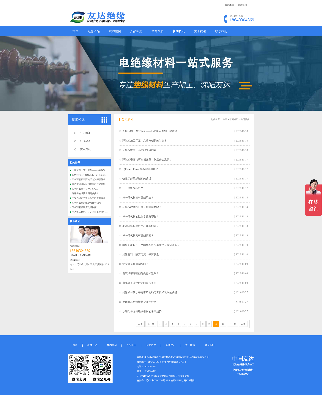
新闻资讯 (179, 31)
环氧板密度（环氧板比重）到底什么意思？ (147, 159)
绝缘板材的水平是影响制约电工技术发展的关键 (149, 292)
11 (223, 324)
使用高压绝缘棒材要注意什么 (139, 302)
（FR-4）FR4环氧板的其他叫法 (140, 169)
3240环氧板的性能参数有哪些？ (140, 216)
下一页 (232, 324)
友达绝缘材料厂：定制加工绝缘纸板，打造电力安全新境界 (101, 212)
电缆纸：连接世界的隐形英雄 (139, 283)
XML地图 (170, 380)
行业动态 (85, 141)
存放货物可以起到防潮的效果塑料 (88, 184)
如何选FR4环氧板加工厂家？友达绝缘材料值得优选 (97, 175)
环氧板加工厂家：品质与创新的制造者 (144, 140)
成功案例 (115, 31)
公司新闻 (85, 132)
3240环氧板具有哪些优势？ (138, 235)
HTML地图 (180, 380)
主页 (225, 119)
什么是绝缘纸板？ (132, 188)
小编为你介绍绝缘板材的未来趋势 (88, 198)
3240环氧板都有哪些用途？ (138, 197)
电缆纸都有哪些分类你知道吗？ (140, 273)
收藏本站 (229, 5)
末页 (243, 324)
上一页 (151, 324)
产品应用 (136, 31)
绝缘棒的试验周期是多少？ (85, 193)
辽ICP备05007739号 (155, 380)
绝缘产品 (94, 31)
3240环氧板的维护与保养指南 (86, 202)
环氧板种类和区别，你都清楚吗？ (142, 207)
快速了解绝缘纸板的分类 (136, 178)
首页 (75, 31)
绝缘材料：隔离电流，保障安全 (140, 254)
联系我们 (242, 5)
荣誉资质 (157, 31)
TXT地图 (190, 380)
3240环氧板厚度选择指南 (84, 207)
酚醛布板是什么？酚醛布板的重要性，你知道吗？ (151, 245)
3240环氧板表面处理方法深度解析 (88, 179)
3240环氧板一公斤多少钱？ (85, 188)
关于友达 (200, 31)
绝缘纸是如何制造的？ (135, 264)
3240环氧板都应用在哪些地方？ (140, 226)
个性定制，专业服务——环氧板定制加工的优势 (95, 170)
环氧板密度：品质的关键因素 (139, 150)
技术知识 (85, 149)
